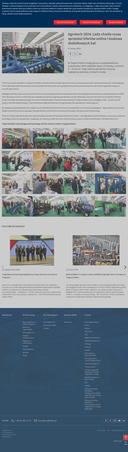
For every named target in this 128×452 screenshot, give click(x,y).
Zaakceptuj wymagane (91, 22)
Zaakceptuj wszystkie (65, 22)
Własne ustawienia (116, 22)
